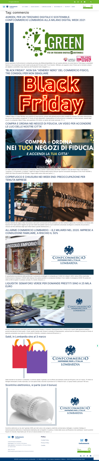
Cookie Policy (45, 440)
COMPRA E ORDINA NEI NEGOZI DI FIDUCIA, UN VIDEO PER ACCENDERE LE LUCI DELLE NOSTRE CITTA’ (48, 125)
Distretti (67, 6)
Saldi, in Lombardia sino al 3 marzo (25, 336)
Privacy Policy (45, 443)
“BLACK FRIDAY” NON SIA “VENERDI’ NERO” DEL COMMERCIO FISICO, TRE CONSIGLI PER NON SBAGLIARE (47, 72)
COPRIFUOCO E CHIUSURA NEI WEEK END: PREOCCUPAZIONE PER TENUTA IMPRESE (45, 178)
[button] (91, 2)
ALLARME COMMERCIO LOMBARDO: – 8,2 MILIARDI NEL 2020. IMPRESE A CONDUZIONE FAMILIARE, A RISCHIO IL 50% (49, 232)
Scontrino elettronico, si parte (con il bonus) (31, 385)
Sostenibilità (58, 6)
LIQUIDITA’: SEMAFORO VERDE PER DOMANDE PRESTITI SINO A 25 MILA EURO (48, 285)
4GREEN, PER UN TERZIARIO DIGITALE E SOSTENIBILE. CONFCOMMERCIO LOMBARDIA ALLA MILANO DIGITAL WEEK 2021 (45, 19)
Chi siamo (25, 6)
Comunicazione (46, 6)
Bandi (73, 6)
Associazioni (35, 6)
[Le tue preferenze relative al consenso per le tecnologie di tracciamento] (97, 345)
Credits (43, 445)
